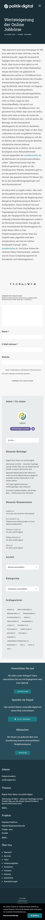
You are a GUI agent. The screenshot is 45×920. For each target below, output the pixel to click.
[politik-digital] (18, 6)
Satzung (7, 874)
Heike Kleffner (13, 621)
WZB (22, 645)
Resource (11, 633)
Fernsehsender (29, 613)
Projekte (6, 815)
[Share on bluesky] (28, 284)
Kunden (5, 833)
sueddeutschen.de (32, 155)
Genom (27, 617)
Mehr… (5, 808)
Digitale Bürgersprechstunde (13, 826)
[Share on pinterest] (19, 284)
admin (29, 34)
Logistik (11, 625)
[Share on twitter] (13, 284)
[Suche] (22, 440)
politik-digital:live (9, 780)
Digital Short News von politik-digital (17, 794)
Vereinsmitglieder (11, 863)
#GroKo (10, 609)
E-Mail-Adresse (10, 344)
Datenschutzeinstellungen (10, 915)
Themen (6, 787)
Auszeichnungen (10, 881)
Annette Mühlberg (24, 609)
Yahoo (31, 645)
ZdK (9, 649)
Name (5, 331)
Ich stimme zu (35, 915)
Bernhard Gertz (13, 613)
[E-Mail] (33, 429)
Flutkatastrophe (14, 617)
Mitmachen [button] (23, 753)
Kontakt (22, 898)
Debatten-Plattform (9, 822)
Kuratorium (8, 867)
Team (6, 860)
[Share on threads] (16, 284)
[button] (39, 5)
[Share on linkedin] (22, 284)
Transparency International (18, 641)
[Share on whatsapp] (25, 284)
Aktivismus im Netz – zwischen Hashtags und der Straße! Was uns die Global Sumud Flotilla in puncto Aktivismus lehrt (22, 801)
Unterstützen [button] (23, 691)
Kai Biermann (27, 621)
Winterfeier (12, 645)
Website (5, 357)
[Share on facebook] (10, 284)
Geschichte (8, 878)
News (21, 34)
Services (7, 856)
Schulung (22, 633)
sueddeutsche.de (10, 248)
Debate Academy (9, 776)
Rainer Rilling (26, 629)
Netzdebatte (23, 625)
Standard (11, 637)
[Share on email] (34, 284)
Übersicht (8, 852)
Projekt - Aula (7, 829)
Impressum (22, 901)
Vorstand (7, 871)
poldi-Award (12, 629)
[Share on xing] (31, 284)
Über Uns (7, 844)
